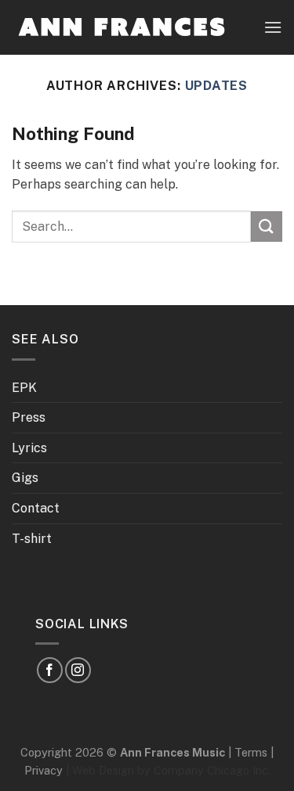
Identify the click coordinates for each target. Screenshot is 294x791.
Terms (250, 752)
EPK (24, 387)
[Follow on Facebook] (50, 670)
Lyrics (29, 447)
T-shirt (32, 538)
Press (28, 417)
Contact (36, 508)
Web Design (103, 770)
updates (217, 85)
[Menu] (272, 27)
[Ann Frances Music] (121, 27)
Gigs (25, 477)
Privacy (43, 770)
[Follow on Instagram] (78, 670)
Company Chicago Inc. (212, 770)
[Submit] (266, 226)
